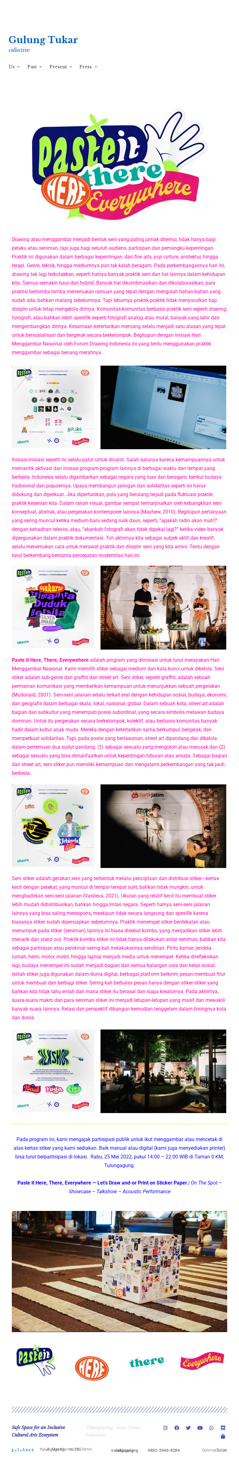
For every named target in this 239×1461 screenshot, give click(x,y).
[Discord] (223, 1428)
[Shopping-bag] (223, 1436)
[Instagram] (165, 1428)
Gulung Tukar (43, 40)
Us (12, 67)
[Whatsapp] (211, 1428)
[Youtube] (200, 1428)
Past (32, 67)
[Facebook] (177, 1428)
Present (58, 67)
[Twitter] (188, 1428)
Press (85, 67)
